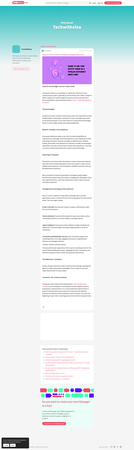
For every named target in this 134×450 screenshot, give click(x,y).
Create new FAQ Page (113, 3)
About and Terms (103, 447)
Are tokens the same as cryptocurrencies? (59, 376)
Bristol (33, 447)
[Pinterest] (121, 447)
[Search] (90, 3)
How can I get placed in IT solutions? (57, 379)
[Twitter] (114, 447)
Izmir (46, 447)
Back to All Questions (21, 69)
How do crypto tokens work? (54, 373)
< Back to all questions (48, 46)
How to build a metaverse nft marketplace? (59, 357)
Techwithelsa (26, 49)
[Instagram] (111, 447)
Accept (6, 445)
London (37, 447)
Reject (12, 445)
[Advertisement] (67, 326)
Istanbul (42, 447)
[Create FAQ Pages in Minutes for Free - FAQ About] (20, 2)
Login (94, 3)
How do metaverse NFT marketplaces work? (60, 360)
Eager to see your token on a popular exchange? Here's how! (63, 55)
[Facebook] (118, 447)
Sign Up (100, 3)
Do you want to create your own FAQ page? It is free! (66, 403)
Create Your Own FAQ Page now (54, 424)
